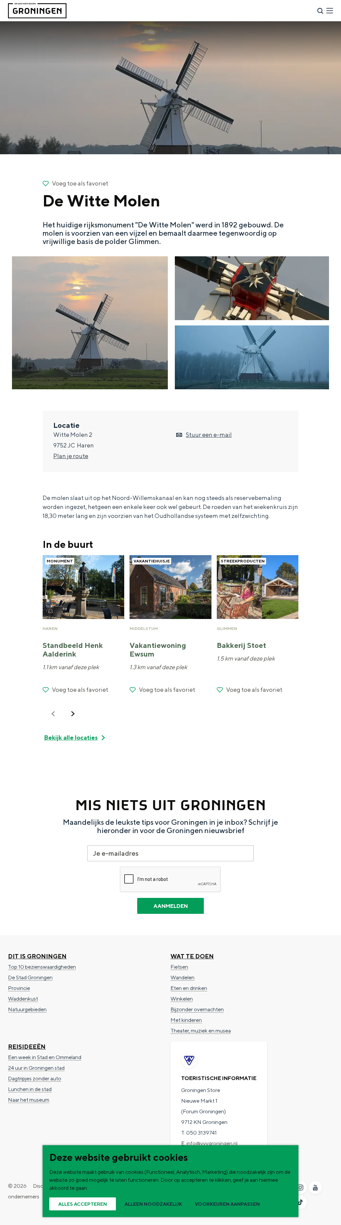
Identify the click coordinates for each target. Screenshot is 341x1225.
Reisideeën (27, 1046)
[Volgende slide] (73, 714)
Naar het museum (28, 1100)
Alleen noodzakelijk (153, 1204)
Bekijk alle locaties (71, 737)
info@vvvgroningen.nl (211, 1143)
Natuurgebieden (27, 1009)
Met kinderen (186, 1020)
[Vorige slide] (53, 714)
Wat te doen (192, 956)
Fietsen (179, 967)
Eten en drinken (188, 988)
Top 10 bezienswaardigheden (42, 967)
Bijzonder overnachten (197, 1009)
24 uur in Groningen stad (36, 1068)
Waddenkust (23, 999)
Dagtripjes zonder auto (34, 1078)
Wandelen (182, 977)
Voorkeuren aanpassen (227, 1204)
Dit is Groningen (37, 956)
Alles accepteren (82, 1204)
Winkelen (181, 999)
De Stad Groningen (30, 977)
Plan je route (70, 455)
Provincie (19, 988)
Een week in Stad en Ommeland (44, 1057)
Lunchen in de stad (30, 1089)
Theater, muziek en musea (200, 1031)
